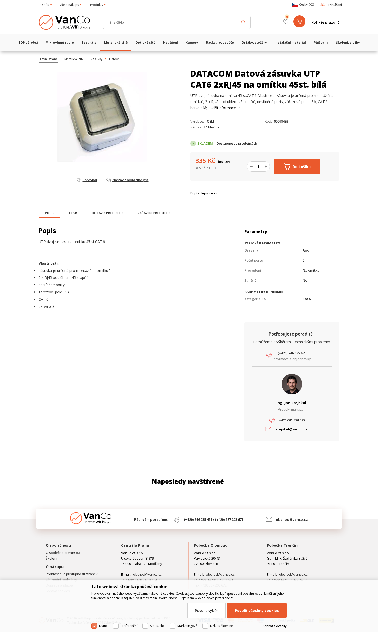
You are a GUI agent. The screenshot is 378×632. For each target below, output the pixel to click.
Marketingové (187, 626)
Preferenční (129, 626)
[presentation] (49, 213)
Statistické (157, 626)
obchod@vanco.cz (292, 519)
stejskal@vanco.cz (291, 429)
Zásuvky (96, 59)
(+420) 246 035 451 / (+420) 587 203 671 (213, 519)
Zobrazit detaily (274, 626)
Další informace (223, 107)
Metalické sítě (74, 59)
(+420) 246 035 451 (292, 353)
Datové (114, 59)
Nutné (103, 626)
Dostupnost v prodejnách (237, 143)
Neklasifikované (221, 626)
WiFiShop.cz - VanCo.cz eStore (68, 22)
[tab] (49, 214)
